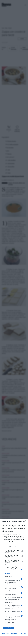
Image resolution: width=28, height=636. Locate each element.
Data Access (14, 633)
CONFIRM (8, 627)
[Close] (25, 521)
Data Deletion (5, 633)
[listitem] (14, 547)
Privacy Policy (22, 633)
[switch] (22, 551)
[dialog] (14, 577)
